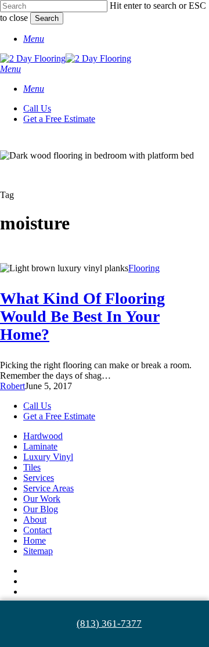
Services (38, 478)
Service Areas (48, 488)
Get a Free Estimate (59, 416)
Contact (37, 530)
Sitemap (38, 551)
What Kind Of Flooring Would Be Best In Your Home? (82, 316)
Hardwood (43, 436)
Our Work (41, 499)
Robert (12, 386)
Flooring (144, 268)
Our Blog (40, 509)
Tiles (32, 467)
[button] (33, 39)
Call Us (37, 406)
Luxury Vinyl (48, 457)
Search (47, 18)
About (34, 519)
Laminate (40, 446)
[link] (104, 624)
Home (34, 540)
